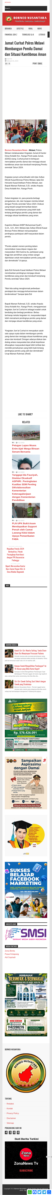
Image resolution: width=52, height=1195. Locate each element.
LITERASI (42, 34)
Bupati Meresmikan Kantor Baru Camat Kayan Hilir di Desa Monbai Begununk (15, 569)
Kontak (10, 1109)
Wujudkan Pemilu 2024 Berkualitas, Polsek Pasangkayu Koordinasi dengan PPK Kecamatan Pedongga (15, 554)
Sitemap (10, 1123)
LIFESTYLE (20, 28)
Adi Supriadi (10, 957)
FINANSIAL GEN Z (11, 34)
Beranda (8, 2)
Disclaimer (11, 1118)
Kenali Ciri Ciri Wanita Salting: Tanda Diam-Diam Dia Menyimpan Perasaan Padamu (31, 652)
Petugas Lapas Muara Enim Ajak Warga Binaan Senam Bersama (25, 448)
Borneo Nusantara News (16, 150)
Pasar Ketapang (12, 954)
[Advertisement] (21, 94)
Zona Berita (10, 951)
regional (9, 59)
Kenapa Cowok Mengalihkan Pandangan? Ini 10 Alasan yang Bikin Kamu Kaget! (30, 667)
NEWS (39, 28)
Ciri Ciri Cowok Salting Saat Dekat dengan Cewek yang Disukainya (30, 683)
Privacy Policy (13, 1113)
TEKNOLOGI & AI (28, 34)
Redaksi (10, 1104)
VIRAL (30, 28)
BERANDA (8, 28)
